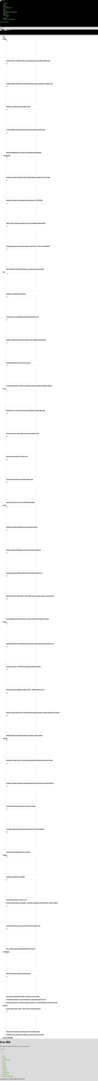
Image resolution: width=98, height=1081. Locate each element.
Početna (5, 3)
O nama (5, 18)
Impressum (6, 15)
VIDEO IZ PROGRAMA (9, 19)
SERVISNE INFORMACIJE (10, 12)
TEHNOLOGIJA (6, 952)
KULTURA (5, 738)
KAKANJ (5, 6)
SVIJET (5, 10)
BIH (4, 9)
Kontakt (5, 13)
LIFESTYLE (5, 1006)
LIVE (4, 5)
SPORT (4, 505)
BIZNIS (4, 622)
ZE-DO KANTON (7, 7)
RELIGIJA (5, 855)
